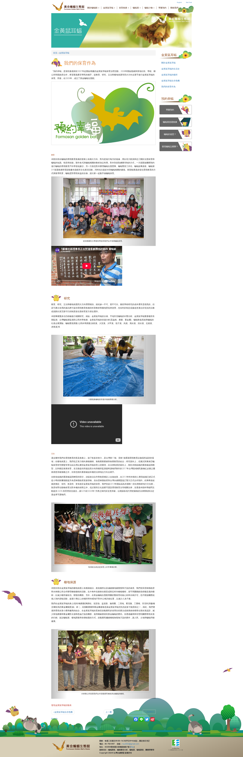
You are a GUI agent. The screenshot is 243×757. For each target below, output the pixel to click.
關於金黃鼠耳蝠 (168, 63)
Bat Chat (189, 2)
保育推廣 (123, 8)
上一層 (109, 642)
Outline (149, 642)
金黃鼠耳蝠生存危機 (170, 80)
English (179, 2)
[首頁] (63, 6)
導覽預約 (162, 8)
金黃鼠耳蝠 (108, 8)
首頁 (55, 53)
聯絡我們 (174, 8)
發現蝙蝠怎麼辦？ (170, 146)
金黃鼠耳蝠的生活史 (170, 69)
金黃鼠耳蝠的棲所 (169, 75)
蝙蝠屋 (136, 8)
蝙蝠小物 (149, 8)
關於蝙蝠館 (92, 8)
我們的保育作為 (168, 86)
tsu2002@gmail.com (130, 674)
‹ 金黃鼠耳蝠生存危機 (63, 642)
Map (132, 677)
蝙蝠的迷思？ (170, 134)
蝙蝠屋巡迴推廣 (170, 122)
